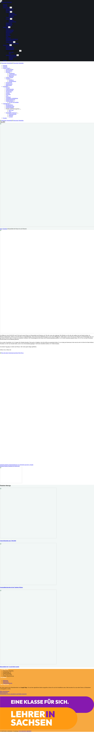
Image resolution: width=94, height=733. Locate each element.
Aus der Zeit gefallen (14, 102)
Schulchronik (9, 82)
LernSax (8, 93)
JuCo (10, 111)
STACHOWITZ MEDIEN (25, 731)
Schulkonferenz (12, 81)
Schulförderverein (10, 106)
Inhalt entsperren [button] (4, 692)
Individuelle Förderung (11, 112)
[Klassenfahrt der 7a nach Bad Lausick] (28, 664)
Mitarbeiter (11, 76)
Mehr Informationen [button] (4, 691)
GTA (7, 95)
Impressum (5, 680)
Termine (8, 87)
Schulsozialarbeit (10, 107)
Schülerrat (11, 80)
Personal (8, 72)
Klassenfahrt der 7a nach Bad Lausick (9, 666)
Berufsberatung (9, 105)
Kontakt (5, 118)
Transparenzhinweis (7, 683)
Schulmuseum (9, 84)
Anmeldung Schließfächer (12, 98)
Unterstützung (6, 103)
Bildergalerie (9, 85)
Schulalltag (5, 86)
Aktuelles (5, 66)
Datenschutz (6, 681)
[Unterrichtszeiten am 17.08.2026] (28, 537)
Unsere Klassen (9, 77)
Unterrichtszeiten (10, 89)
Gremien (8, 78)
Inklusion (11, 115)
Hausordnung (9, 70)
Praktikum (8, 97)
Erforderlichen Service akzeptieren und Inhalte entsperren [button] (13, 694)
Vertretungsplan (9, 90)
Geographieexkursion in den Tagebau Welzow (11, 587)
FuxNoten (8, 94)
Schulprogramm (9, 69)
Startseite (5, 65)
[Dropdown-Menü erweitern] (10, 68)
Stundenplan (9, 91)
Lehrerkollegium (13, 74)
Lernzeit (11, 116)
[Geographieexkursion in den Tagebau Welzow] (28, 584)
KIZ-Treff (11, 110)
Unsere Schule (6, 68)
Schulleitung (12, 73)
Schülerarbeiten (9, 101)
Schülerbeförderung (10, 99)
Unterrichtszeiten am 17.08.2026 (8, 540)
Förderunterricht (12, 114)
